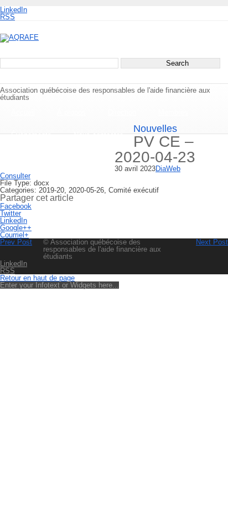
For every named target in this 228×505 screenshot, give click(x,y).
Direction (122, 112)
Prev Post (16, 242)
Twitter (10, 213)
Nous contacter (98, 135)
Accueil (23, 112)
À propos (71, 112)
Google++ (16, 228)
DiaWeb (168, 168)
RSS (7, 17)
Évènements (31, 135)
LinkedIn (13, 10)
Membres (173, 112)
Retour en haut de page (37, 278)
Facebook (16, 206)
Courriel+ (14, 235)
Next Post (212, 242)
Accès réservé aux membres (57, 157)
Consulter (15, 176)
